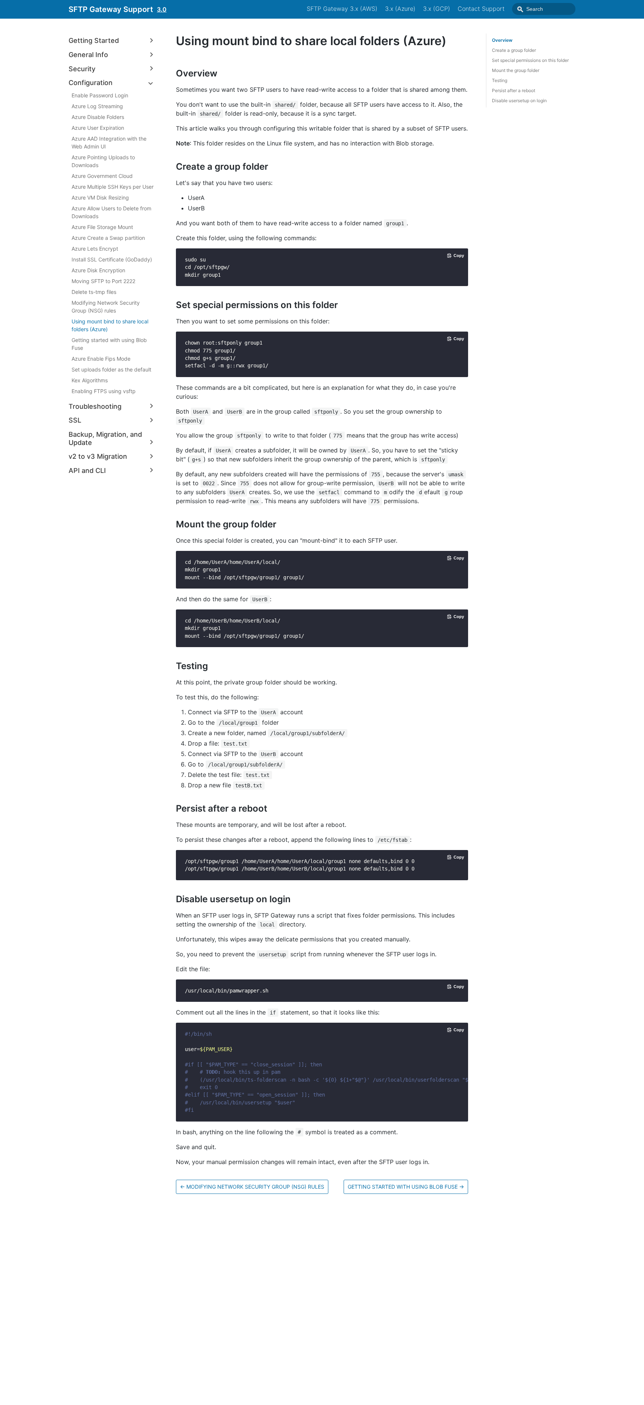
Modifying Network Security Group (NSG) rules (106, 306)
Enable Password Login (100, 95)
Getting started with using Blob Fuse (109, 343)
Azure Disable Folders (98, 116)
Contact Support (481, 8)
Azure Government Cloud (102, 175)
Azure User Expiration (98, 127)
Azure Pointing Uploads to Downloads (103, 161)
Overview (502, 40)
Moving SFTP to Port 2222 (103, 280)
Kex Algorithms (90, 380)
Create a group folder (514, 50)
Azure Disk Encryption (98, 270)
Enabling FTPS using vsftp (104, 391)
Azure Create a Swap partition (108, 237)
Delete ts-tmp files (94, 291)
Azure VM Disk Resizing (100, 197)
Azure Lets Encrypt (95, 248)
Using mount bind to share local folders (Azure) (110, 325)
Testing (499, 80)
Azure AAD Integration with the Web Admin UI (109, 142)
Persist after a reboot (513, 90)
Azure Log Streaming (97, 106)
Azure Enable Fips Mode (101, 358)
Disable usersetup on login (519, 100)
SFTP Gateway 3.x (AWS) (342, 8)
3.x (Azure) (400, 8)
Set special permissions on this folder (530, 60)
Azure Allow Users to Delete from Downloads (111, 212)
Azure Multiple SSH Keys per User (113, 186)
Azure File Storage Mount (102, 226)
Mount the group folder (515, 70)
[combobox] (543, 9)
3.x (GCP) (436, 8)
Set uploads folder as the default (111, 369)
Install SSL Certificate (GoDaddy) (112, 259)
